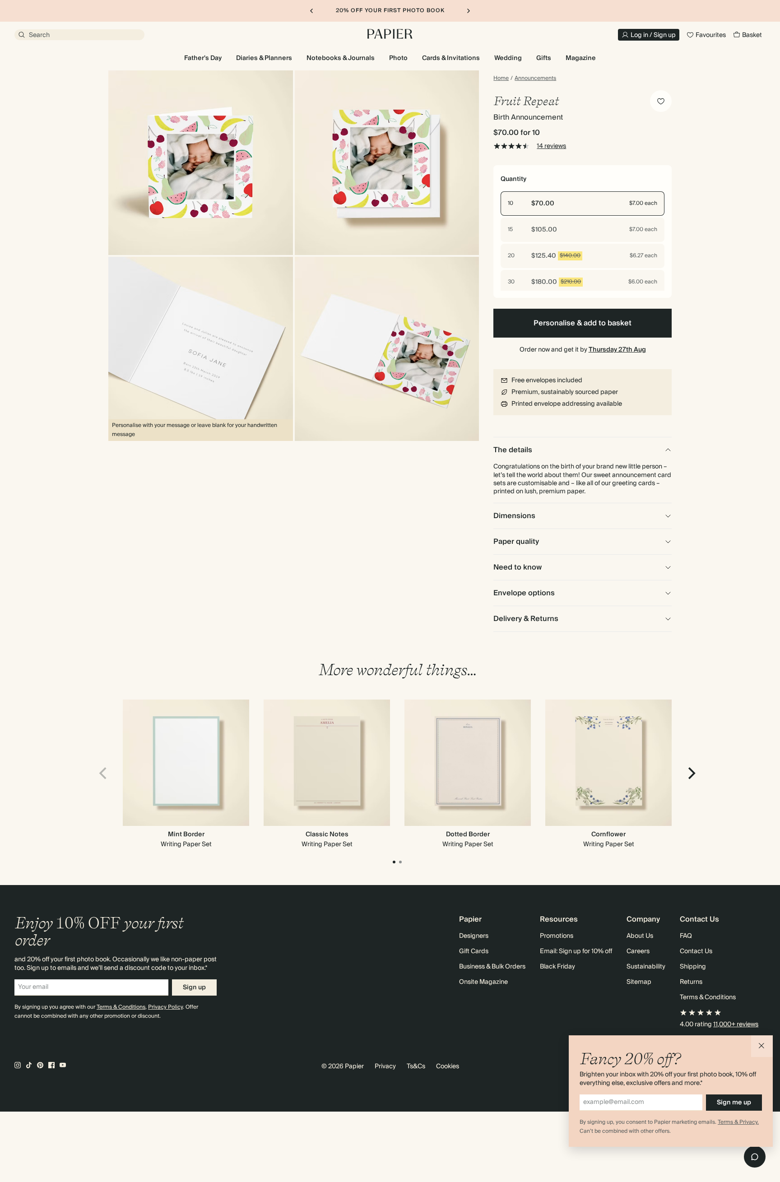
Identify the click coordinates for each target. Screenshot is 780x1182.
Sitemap (639, 982)
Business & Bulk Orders (492, 967)
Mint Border (186, 834)
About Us (640, 936)
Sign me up (734, 1102)
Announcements (535, 78)
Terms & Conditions (121, 1007)
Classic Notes (327, 834)
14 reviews (551, 146)
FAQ (686, 936)
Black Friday (557, 967)
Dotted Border (468, 834)
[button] (762, 1046)
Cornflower (608, 834)
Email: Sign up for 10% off (576, 951)
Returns (691, 982)
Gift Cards (473, 951)
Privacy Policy (165, 1007)
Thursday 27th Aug (617, 350)
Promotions (556, 936)
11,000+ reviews (735, 1024)
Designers (473, 936)
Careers (638, 951)
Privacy (385, 1066)
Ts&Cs (416, 1066)
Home (501, 78)
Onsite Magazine (483, 982)
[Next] (691, 773)
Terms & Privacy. (738, 1122)
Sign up (194, 987)
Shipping (693, 967)
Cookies (447, 1066)
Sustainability (646, 967)
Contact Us (696, 951)
